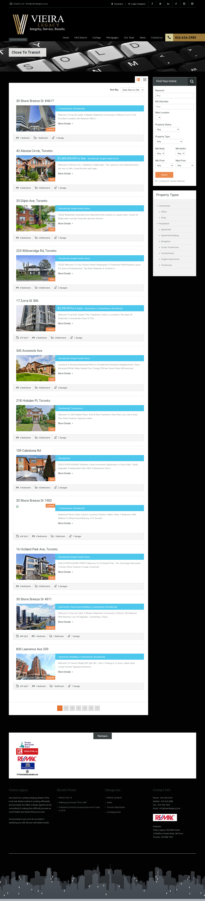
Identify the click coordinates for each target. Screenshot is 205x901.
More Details (64, 123)
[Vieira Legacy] (38, 26)
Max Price (181, 160)
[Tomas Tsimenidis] (27, 765)
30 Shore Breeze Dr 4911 (34, 599)
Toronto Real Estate (116, 807)
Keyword (159, 90)
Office (164, 212)
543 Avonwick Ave (29, 351)
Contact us (157, 37)
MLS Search (80, 37)
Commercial (164, 206)
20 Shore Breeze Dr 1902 (34, 500)
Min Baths (181, 148)
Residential (164, 223)
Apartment (166, 229)
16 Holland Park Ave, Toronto (37, 549)
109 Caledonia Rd (28, 451)
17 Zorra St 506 (27, 301)
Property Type (162, 136)
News (143, 37)
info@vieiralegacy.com (37, 3)
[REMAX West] (27, 758)
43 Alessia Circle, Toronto (34, 151)
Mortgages (112, 37)
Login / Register (138, 4)
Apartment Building (170, 235)
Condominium (167, 253)
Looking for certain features (171, 181)
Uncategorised (114, 812)
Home (66, 37)
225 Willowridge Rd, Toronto (36, 251)
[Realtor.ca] (27, 751)
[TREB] (27, 744)
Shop (163, 217)
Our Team (129, 37)
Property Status (163, 124)
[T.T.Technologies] (27, 773)
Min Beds (160, 148)
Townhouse (166, 265)
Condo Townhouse (170, 247)
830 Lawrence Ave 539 (32, 649)
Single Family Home (170, 259)
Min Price (160, 160)
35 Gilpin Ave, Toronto (31, 201)
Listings (96, 37)
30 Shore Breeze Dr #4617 (35, 101)
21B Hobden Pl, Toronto (33, 401)
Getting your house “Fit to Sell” (73, 802)
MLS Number (161, 101)
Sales (109, 802)
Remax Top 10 (65, 797)
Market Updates (114, 797)
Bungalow (165, 241)
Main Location (162, 112)
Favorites (118, 4)
